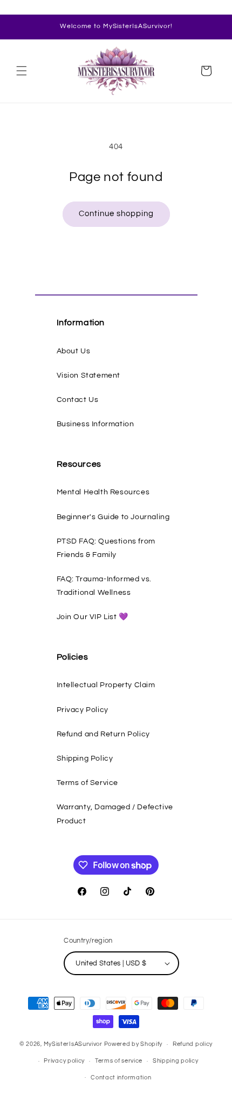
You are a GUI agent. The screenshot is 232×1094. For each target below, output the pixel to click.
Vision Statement (89, 375)
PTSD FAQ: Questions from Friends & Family (106, 548)
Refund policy (193, 1044)
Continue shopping (116, 214)
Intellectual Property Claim (106, 685)
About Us (74, 351)
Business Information (95, 424)
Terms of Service (88, 783)
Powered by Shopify (133, 1044)
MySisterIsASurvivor (73, 1044)
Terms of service (118, 1061)
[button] (21, 71)
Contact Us (78, 400)
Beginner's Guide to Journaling (113, 517)
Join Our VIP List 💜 (92, 617)
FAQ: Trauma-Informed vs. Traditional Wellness (104, 585)
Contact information (121, 1077)
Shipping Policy (85, 758)
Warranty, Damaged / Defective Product (115, 813)
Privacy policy (64, 1061)
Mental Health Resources (103, 492)
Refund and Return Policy (103, 734)
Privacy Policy (82, 710)
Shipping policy (176, 1061)
